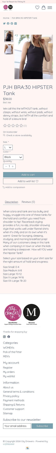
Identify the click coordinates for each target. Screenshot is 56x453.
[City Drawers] (8, 7)
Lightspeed (8, 443)
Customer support (13, 409)
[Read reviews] (13, 126)
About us (8, 387)
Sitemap (8, 413)
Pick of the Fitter (12, 352)
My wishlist (9, 376)
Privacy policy (11, 396)
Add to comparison (15, 187)
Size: (6, 142)
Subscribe (42, 426)
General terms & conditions (18, 391)
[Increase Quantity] (13, 166)
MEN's (6, 356)
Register (8, 367)
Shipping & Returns (14, 404)
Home (6, 18)
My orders (9, 371)
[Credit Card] (27, 448)
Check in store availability (19, 135)
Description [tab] (11, 201)
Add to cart (28, 174)
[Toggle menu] (50, 7)
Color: (6, 151)
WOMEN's (8, 347)
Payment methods (13, 400)
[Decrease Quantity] (6, 166)
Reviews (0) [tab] (28, 201)
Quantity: (7, 161)
